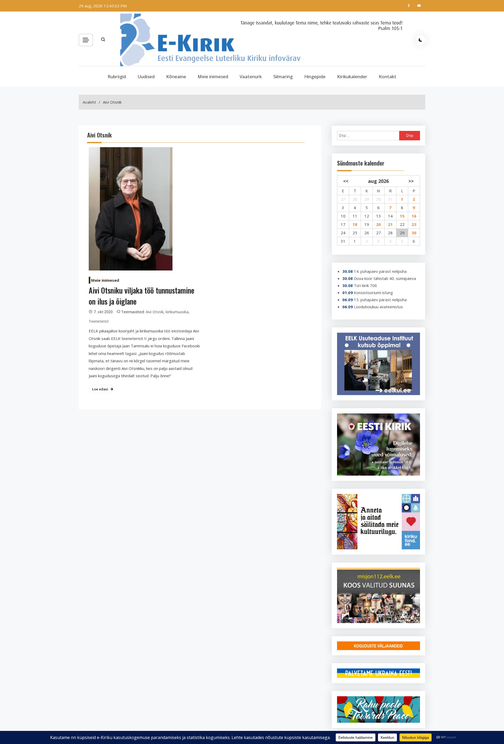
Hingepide (315, 76)
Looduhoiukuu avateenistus (378, 306)
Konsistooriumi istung (373, 292)
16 (414, 216)
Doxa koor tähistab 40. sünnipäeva (385, 278)
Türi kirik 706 (365, 285)
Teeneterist (99, 321)
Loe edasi (100, 389)
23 (414, 224)
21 (390, 224)
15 (402, 216)
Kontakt (387, 76)
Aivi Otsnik (155, 311)
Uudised (146, 76)
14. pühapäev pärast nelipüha (380, 271)
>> (411, 181)
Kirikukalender (352, 76)
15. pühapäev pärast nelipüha (380, 299)
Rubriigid (117, 76)
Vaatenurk (251, 76)
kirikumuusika (177, 311)
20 (378, 224)
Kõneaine (176, 76)
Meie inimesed (213, 76)
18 (355, 224)
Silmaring (283, 76)
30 (414, 232)
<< (345, 181)
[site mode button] (420, 40)
